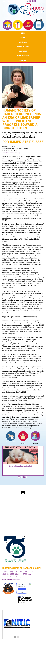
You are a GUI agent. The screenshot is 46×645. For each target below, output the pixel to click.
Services (23, 51)
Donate (18, 20)
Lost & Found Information (38, 20)
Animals (23, 42)
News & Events (23, 56)
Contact (23, 60)
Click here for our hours (11, 579)
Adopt (7, 20)
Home (23, 33)
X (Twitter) (33, 1)
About (23, 38)
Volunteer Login (25, 1)
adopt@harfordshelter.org (11, 577)
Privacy (4, 1)
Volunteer (28, 20)
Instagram (35, 1)
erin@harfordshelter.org (11, 153)
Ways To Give (23, 47)
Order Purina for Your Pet (14, 1)
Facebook (30, 1)
